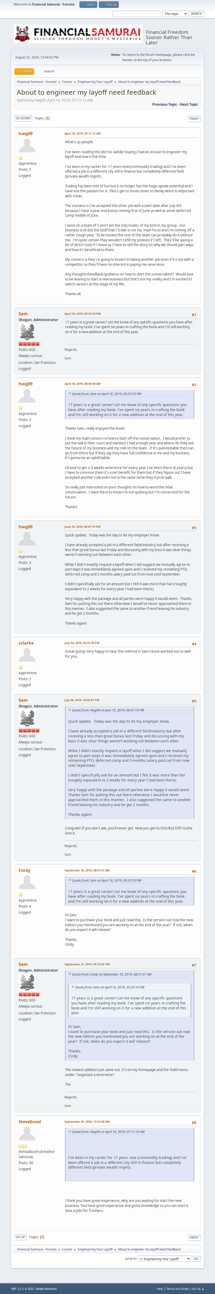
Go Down (23, 118)
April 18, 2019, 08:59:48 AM (82, 384)
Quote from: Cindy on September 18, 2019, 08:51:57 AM (111, 974)
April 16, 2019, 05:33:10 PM (82, 314)
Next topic (189, 104)
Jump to (130, 1258)
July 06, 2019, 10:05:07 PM (81, 700)
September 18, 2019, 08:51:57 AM (87, 870)
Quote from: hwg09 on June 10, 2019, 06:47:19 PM (108, 710)
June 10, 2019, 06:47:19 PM (82, 527)
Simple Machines (46, 1288)
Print (194, 119)
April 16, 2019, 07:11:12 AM (82, 133)
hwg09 (26, 133)
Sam (23, 314)
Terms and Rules (177, 1289)
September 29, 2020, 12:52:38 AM (87, 1121)
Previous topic (164, 104)
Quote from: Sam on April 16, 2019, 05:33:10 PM (106, 394)
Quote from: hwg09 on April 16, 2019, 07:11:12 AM (108, 1132)
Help (160, 1289)
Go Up (20, 1237)
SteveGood (30, 1122)
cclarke (26, 643)
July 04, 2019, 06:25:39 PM (81, 643)
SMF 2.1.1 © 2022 (22, 1288)
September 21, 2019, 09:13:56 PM (87, 964)
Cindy (24, 870)
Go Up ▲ (198, 1289)
